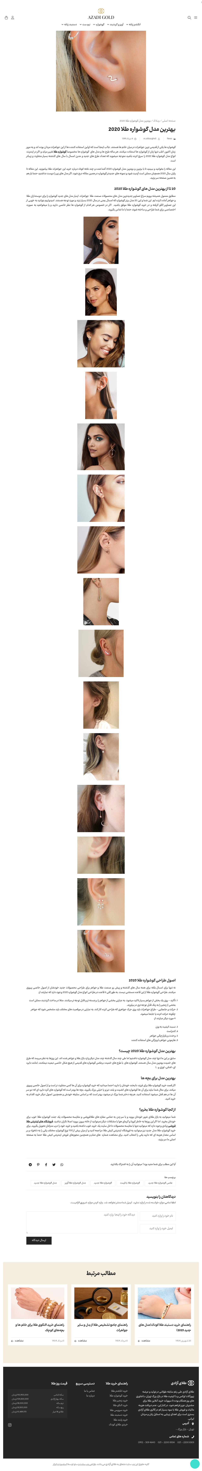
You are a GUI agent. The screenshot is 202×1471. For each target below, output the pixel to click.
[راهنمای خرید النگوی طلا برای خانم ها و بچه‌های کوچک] (37, 1303)
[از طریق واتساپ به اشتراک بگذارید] (62, 1165)
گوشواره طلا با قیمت (130, 1183)
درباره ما (90, 1396)
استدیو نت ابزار (60, 1464)
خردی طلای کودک (118, 1425)
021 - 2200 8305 (185, 1443)
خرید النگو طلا (120, 1406)
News (169, 138)
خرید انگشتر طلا (119, 1391)
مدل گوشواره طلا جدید (45, 1183)
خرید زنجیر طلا (120, 1401)
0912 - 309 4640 (146, 1443)
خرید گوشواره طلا (119, 1396)
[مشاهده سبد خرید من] (6, 17)
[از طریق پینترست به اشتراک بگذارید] (38, 1165)
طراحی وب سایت (88, 1464)
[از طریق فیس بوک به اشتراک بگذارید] (46, 1165)
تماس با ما (89, 1391)
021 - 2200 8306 (166, 1443)
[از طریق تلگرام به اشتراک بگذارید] (30, 1165)
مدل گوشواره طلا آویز (75, 1183)
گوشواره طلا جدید (103, 1183)
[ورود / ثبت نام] (12, 17)
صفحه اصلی (169, 121)
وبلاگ (156, 121)
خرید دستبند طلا (119, 1415)
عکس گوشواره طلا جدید (160, 1183)
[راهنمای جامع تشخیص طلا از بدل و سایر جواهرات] (101, 1303)
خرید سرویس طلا (119, 1411)
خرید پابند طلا (120, 1420)
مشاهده (146, 1341)
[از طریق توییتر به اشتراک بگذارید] (54, 1165)
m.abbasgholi (149, 138)
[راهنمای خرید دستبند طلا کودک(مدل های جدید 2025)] (164, 1303)
